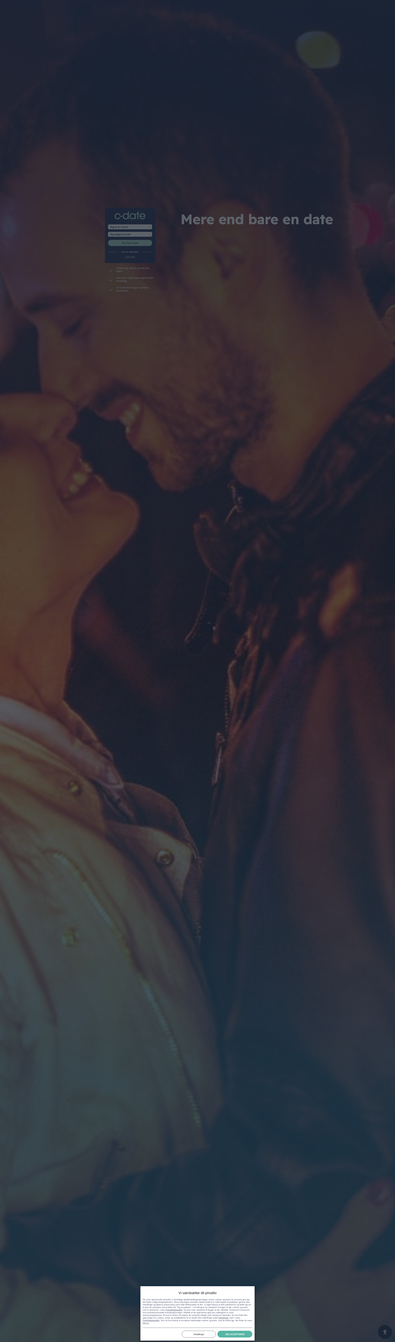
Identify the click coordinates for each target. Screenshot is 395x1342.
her (232, 1320)
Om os (146, 1323)
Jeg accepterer (235, 1334)
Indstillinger (223, 1318)
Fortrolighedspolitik (174, 1310)
